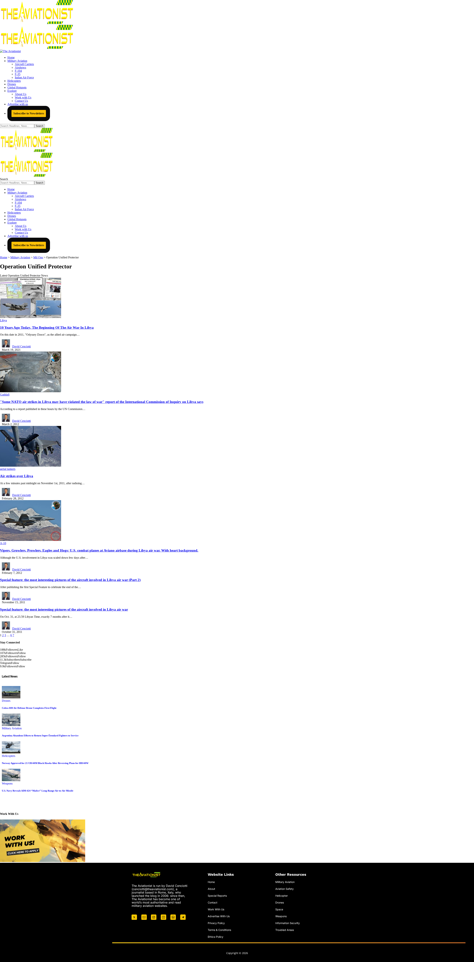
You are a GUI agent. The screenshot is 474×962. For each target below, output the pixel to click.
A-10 (3, 543)
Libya (3, 320)
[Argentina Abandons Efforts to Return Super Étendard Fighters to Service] (11, 725)
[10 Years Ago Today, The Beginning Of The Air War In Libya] (30, 317)
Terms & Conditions (219, 929)
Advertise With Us (219, 916)
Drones (6, 700)
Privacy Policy (216, 923)
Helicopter (281, 895)
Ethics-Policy (215, 936)
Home (211, 882)
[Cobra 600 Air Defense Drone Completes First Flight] (11, 697)
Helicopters (8, 755)
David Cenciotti (21, 346)
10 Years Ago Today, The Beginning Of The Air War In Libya (47, 327)
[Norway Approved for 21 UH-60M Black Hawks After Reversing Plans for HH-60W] (11, 752)
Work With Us (216, 909)
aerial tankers (7, 469)
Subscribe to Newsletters (28, 113)
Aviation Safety (284, 888)
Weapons (7, 783)
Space (279, 909)
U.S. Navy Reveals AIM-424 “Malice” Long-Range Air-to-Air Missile (37, 790)
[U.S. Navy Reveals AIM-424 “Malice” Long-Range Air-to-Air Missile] (11, 780)
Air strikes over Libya (16, 476)
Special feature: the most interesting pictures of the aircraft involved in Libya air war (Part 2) (70, 580)
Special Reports (217, 895)
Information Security (287, 923)
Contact (212, 902)
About (211, 888)
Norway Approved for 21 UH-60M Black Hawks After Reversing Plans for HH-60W (45, 763)
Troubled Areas (284, 929)
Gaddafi (4, 394)
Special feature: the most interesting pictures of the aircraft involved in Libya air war (64, 609)
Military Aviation (12, 728)
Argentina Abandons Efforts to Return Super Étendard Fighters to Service (40, 735)
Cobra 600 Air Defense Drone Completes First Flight (29, 708)
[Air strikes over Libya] (30, 465)
